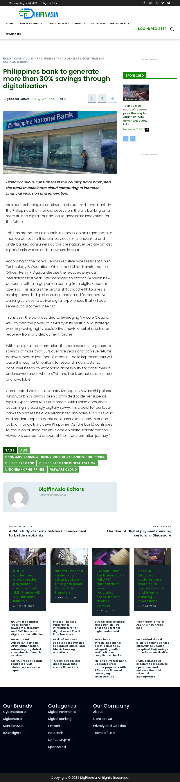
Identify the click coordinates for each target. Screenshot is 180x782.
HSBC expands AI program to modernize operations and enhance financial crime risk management (152, 669)
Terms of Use (104, 732)
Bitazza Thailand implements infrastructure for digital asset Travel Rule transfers (69, 582)
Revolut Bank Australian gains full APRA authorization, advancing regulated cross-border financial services (110, 588)
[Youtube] (168, 3)
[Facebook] (144, 3)
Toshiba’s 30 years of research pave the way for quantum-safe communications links (136, 115)
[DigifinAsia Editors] (21, 497)
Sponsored (130, 99)
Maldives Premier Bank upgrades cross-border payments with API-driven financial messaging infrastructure (110, 669)
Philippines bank (19, 463)
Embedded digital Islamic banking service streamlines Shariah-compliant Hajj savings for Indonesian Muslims (152, 646)
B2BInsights (12, 732)
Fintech (54, 725)
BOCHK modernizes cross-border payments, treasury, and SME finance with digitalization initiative (27, 586)
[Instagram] (150, 3)
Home (7, 58)
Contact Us (102, 718)
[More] (112, 98)
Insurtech (55, 732)
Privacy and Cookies (109, 725)
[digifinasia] (38, 13)
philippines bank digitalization (67, 463)
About (98, 711)
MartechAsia (13, 725)
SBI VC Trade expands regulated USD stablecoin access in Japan (26, 665)
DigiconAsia (12, 718)
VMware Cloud (63, 469)
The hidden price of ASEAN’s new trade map (150, 625)
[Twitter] (156, 3)
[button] (172, 29)
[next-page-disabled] (133, 139)
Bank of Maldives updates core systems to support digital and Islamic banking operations (151, 586)
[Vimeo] (162, 3)
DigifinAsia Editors (16, 99)
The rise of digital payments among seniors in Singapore (138, 533)
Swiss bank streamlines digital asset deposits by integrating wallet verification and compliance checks (108, 647)
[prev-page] (126, 139)
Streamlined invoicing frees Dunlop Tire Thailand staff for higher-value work (110, 626)
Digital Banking (60, 718)
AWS (24, 450)
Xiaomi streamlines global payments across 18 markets (66, 664)
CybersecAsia (14, 711)
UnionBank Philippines (25, 469)
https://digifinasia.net (52, 495)
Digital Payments (62, 711)
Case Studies (24, 58)
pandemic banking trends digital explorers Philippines (55, 457)
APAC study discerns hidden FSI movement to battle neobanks (47, 533)
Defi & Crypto (59, 739)
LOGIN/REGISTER (152, 28)
